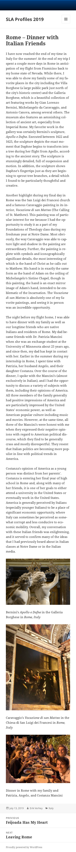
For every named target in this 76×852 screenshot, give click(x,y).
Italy (51, 808)
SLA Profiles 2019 (25, 19)
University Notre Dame (38, 5)
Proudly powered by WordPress (24, 847)
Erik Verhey (36, 808)
